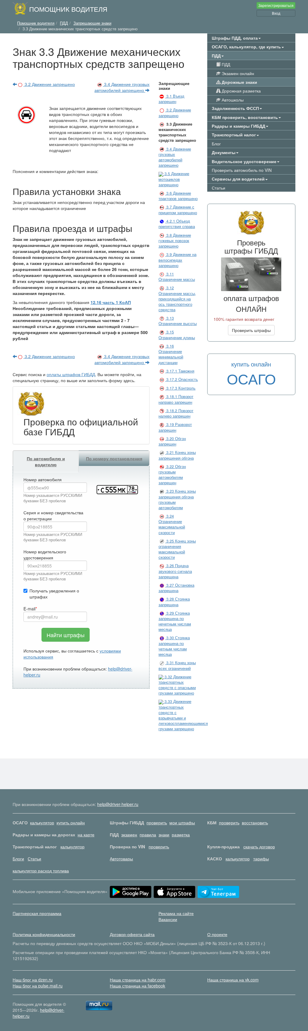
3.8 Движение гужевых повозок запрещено (175, 241)
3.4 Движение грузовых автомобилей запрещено (121, 87)
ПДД (225, 64)
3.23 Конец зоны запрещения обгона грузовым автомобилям (177, 499)
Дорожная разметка (240, 91)
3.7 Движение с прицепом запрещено (178, 209)
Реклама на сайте (176, 913)
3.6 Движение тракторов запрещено (178, 195)
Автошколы (232, 100)
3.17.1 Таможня (179, 371)
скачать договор (259, 847)
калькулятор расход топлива (41, 871)
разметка (181, 835)
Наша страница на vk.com (233, 980)
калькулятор (42, 823)
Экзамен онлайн (237, 73)
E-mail (29, 609)
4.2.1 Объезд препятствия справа (177, 223)
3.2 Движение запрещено (49, 84)
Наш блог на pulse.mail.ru (38, 986)
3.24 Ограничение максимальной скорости (172, 524)
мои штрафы (182, 823)
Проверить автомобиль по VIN (242, 170)
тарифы (261, 859)
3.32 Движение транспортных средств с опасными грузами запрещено (177, 685)
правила (148, 835)
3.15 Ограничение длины (177, 334)
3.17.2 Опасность (181, 379)
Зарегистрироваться (276, 5)
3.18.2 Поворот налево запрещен (176, 413)
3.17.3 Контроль (180, 388)
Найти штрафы (66, 635)
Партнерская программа (37, 913)
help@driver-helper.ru (117, 804)
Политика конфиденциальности (44, 934)
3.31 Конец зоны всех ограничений (177, 665)
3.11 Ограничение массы (177, 276)
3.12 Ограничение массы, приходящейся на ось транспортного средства (177, 298)
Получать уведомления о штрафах (54, 594)
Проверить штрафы (251, 330)
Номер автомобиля (42, 479)
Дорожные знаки (238, 82)
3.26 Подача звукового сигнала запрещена (175, 571)
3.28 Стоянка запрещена (174, 601)
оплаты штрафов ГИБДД (71, 374)
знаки (164, 835)
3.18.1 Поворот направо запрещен (176, 399)
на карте (86, 835)
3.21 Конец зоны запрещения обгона (177, 455)
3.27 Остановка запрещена (176, 587)
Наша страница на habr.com (137, 980)
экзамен (129, 835)
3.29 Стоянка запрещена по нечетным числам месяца (175, 621)
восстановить (255, 823)
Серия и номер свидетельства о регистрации (53, 515)
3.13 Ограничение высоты (178, 320)
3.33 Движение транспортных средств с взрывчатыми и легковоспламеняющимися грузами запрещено (183, 715)
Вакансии (168, 919)
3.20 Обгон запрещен (172, 441)
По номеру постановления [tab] (114, 458)
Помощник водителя (68, 9)
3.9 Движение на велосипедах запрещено (177, 260)
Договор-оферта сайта (132, 934)
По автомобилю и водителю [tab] (46, 461)
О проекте (217, 934)
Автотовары (121, 859)
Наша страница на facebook (137, 986)
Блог (216, 144)
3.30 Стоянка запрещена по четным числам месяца (174, 646)
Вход (276, 13)
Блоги (18, 859)
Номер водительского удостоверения (44, 555)
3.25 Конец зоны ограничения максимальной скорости (177, 549)
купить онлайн (71, 823)
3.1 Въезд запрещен (171, 98)
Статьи (218, 188)
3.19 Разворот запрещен (175, 427)
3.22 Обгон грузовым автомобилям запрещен (172, 475)
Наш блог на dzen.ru (33, 980)
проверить (156, 823)
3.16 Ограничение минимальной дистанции (171, 354)
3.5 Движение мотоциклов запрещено (174, 179)
